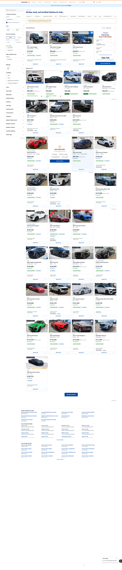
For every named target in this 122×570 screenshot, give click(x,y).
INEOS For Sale (65, 432)
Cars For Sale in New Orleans (88, 445)
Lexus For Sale (44, 425)
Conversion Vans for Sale (26, 419)
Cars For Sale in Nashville (67, 445)
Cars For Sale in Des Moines (88, 448)
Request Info (35, 64)
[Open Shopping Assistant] (120, 561)
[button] (94, 2)
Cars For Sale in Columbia (87, 455)
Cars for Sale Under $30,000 (88, 412)
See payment (29, 53)
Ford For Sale (24, 425)
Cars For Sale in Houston (26, 452)
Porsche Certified (31, 150)
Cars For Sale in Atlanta (26, 455)
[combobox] (15, 10)
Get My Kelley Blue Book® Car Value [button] (105, 54)
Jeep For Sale (24, 436)
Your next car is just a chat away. (61, 5)
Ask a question (59, 161)
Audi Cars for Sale (66, 415)
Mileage (8, 67)
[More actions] (46, 64)
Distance (8, 16)
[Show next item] (91, 143)
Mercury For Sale (85, 425)
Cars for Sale (28, 9)
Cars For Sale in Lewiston (87, 452)
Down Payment (99, 47)
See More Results (71, 394)
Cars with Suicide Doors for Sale (48, 419)
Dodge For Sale (44, 432)
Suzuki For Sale (85, 432)
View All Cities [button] (60, 459)
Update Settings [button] (111, 59)
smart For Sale (85, 429)
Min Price (8, 39)
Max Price (17, 39)
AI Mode (81, 2)
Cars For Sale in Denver (46, 445)
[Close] (116, 558)
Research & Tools (72, 2)
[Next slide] (114, 84)
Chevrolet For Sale (25, 429)
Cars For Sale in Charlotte (47, 455)
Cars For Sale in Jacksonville (68, 448)
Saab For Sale (85, 436)
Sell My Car (55, 2)
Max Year (18, 29)
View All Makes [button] (60, 439)
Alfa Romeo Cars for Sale (67, 412)
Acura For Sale (44, 436)
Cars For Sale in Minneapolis (47, 452)
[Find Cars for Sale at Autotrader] (25, 2)
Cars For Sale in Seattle (46, 448)
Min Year (8, 29)
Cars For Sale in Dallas (26, 448)
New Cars (40, 2)
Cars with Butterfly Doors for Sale (48, 412)
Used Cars (34, 2)
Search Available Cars (105, 63)
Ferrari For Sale (65, 429)
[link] (38, 55)
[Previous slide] (28, 84)
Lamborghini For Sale (66, 436)
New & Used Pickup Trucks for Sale (29, 412)
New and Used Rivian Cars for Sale (29, 415)
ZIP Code (18, 16)
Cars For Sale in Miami (26, 445)
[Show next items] (114, 16)
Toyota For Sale (24, 432)
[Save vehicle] (46, 33)
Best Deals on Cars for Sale (88, 415)
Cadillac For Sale (45, 429)
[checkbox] (9, 48)
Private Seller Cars (47, 2)
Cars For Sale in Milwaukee (68, 455)
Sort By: (104, 28)
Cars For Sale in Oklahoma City (68, 452)
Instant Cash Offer (63, 2)
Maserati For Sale (65, 425)
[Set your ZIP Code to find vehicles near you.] (63, 12)
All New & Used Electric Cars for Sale (49, 415)
